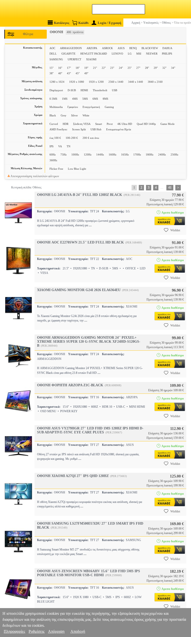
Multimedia (56, 106)
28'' (147, 67)
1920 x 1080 (76, 81)
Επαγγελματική (91, 106)
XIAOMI (91, 59)
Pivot (110, 123)
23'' (112, 67)
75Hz (63, 154)
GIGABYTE (68, 53)
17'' (69, 67)
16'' (60, 67)
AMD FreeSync (58, 129)
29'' (156, 67)
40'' (60, 73)
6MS (95, 98)
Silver (74, 115)
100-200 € (72, 137)
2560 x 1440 (115, 81)
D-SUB (72, 90)
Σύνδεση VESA (82, 123)
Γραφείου (72, 106)
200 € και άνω (91, 137)
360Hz (53, 160)
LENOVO (117, 53)
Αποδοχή (77, 631)
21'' (95, 67)
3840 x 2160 (155, 81)
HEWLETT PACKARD (93, 53)
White (86, 115)
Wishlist (175, 230)
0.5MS (53, 98)
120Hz (88, 154)
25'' (130, 67)
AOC (52, 48)
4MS (75, 98)
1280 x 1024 (56, 81)
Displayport (56, 90)
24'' (121, 67)
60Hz (52, 154)
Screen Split (79, 129)
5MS (85, 98)
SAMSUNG (56, 59)
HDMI (84, 90)
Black (52, 115)
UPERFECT (74, 59)
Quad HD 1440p (146, 123)
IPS (51, 146)
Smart (98, 123)
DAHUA (167, 48)
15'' (51, 67)
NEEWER (151, 53)
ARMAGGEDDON (71, 48)
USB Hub (96, 129)
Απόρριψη (56, 631)
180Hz (149, 154)
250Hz (174, 154)
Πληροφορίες (14, 631)
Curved (53, 123)
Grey (63, 115)
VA (60, 146)
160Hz (112, 154)
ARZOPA (92, 48)
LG (130, 53)
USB (114, 90)
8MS (105, 98)
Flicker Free (56, 168)
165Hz (125, 154)
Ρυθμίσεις (37, 631)
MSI (138, 53)
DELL (53, 53)
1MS (64, 98)
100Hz (75, 154)
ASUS (121, 48)
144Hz (100, 154)
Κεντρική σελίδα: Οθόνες (26, 187)
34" (173, 67)
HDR (65, 123)
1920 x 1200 (96, 81)
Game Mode (167, 123)
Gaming (109, 106)
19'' (86, 67)
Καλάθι (83, 23)
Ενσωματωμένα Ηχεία (118, 129)
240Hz (162, 154)
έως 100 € (55, 137)
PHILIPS (167, 53)
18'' (78, 67)
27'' (138, 67)
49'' (86, 73)
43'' (69, 73)
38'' (51, 73)
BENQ (133, 48)
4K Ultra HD (124, 123)
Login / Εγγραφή (109, 23)
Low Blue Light (77, 168)
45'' (78, 73)
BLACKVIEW (150, 48)
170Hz (137, 154)
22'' (104, 67)
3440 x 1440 (135, 81)
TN (68, 146)
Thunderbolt (100, 90)
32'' (164, 67)
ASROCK (107, 48)
